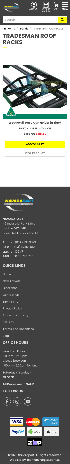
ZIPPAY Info (10, 302)
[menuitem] (56, 7)
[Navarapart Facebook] (7, 401)
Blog (6, 336)
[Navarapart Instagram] (17, 401)
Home (11, 28)
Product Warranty (15, 315)
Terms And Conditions (18, 329)
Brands (24, 28)
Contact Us (11, 295)
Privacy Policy (12, 308)
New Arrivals (11, 281)
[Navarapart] (12, 7)
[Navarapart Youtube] (28, 401)
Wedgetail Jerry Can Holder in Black (35, 123)
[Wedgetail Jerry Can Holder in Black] (35, 86)
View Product (35, 153)
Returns (8, 322)
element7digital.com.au (43, 460)
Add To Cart (35, 144)
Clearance (10, 288)
